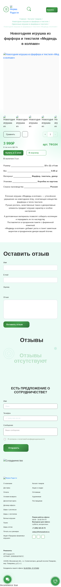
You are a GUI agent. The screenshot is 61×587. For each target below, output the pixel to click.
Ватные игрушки (9, 518)
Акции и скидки (37, 488)
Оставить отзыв (14, 324)
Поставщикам (37, 501)
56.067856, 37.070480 (31, 568)
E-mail (5, 275)
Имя (5, 263)
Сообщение (8, 425)
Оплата (6, 492)
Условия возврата (9, 496)
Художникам (36, 496)
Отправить (13, 448)
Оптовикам (36, 492)
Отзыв (6, 297)
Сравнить (10, 134)
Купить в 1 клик (13, 153)
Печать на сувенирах (11, 531)
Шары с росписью (9, 509)
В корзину (34, 153)
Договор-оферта (9, 505)
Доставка (6, 488)
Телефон (7, 413)
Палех (5, 523)
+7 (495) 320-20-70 (39, 528)
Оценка (6, 287)
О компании (7, 483)
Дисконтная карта (9, 501)
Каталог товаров (38, 483)
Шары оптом (7, 527)
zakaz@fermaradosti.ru (41, 532)
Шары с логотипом (10, 514)
